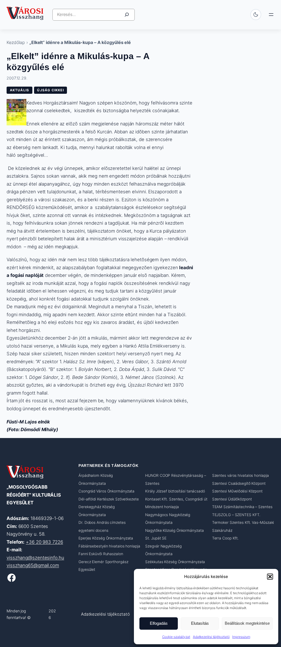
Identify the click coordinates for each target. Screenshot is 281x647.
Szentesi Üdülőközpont (232, 499)
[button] (270, 576)
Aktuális (19, 90)
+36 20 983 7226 (44, 542)
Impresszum (241, 637)
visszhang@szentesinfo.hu (35, 557)
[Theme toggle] (255, 14)
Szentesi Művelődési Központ (237, 491)
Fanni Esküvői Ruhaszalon (100, 554)
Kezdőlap (16, 42)
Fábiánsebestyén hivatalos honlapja (109, 546)
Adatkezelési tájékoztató (211, 637)
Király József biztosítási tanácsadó (175, 491)
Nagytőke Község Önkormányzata (174, 530)
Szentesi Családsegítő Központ (239, 483)
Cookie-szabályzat (176, 637)
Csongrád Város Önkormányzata (106, 491)
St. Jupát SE (156, 538)
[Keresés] (126, 14)
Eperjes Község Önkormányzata (105, 538)
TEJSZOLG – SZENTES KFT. (236, 515)
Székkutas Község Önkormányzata (175, 562)
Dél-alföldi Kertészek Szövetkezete (108, 499)
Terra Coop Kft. (225, 538)
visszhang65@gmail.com (33, 565)
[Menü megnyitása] (271, 14)
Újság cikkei (50, 90)
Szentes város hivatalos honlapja (240, 475)
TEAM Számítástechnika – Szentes (242, 507)
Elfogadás (159, 623)
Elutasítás (200, 623)
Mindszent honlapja (162, 507)
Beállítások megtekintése (247, 623)
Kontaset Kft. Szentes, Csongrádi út (176, 499)
